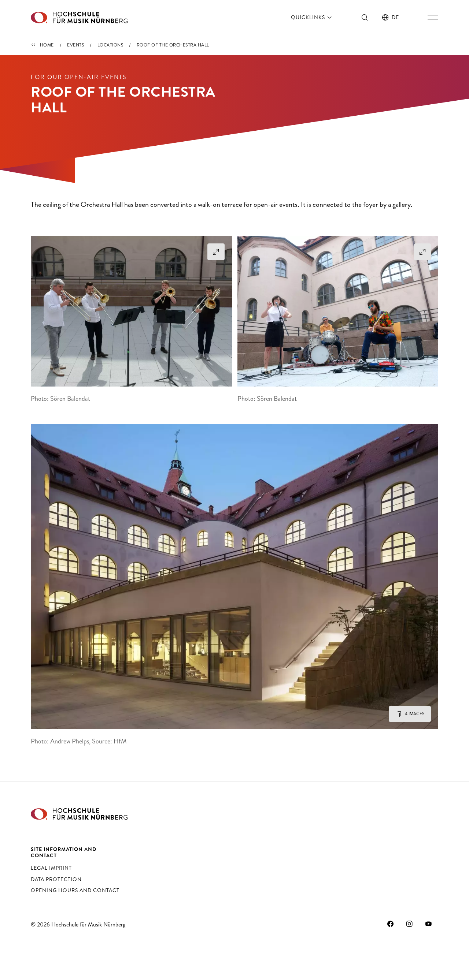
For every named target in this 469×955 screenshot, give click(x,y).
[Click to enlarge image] (131, 311)
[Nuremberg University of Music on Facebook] (390, 923)
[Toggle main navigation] (432, 17)
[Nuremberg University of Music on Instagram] (409, 923)
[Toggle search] (364, 17)
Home (47, 45)
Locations (110, 45)
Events (75, 45)
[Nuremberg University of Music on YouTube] (428, 923)
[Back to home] (79, 17)
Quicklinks (308, 17)
